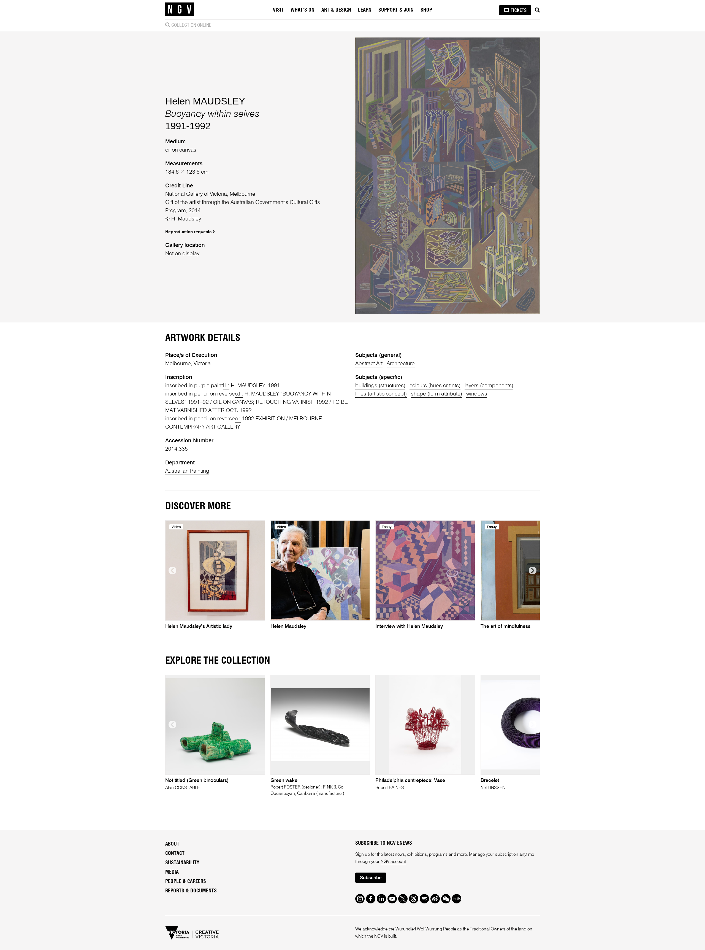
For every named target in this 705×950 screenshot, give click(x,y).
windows (476, 394)
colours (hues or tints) (435, 386)
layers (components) (489, 386)
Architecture (401, 364)
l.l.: (226, 386)
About (172, 844)
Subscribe (370, 878)
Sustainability (182, 862)
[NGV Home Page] (179, 10)
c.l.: (239, 394)
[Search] (537, 10)
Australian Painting (187, 471)
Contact (175, 853)
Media (172, 872)
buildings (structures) (380, 386)
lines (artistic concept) (381, 394)
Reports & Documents (191, 891)
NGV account (393, 862)
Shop (426, 10)
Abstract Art (369, 364)
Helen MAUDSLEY (205, 101)
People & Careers (185, 881)
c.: (238, 419)
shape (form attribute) (436, 394)
